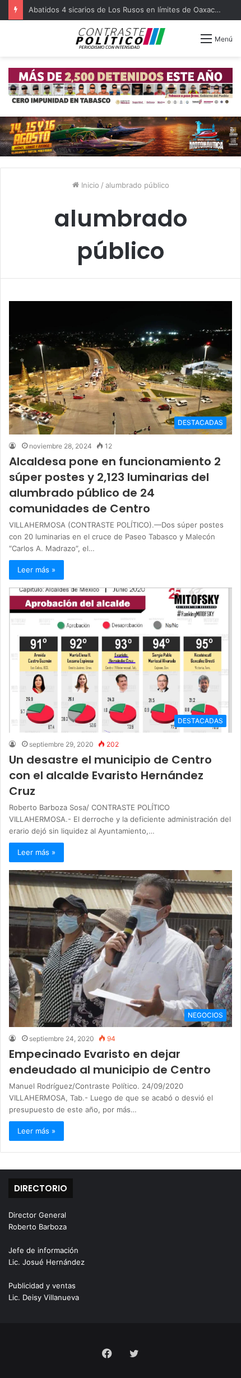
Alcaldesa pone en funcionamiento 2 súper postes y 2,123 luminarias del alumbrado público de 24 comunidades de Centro (115, 485)
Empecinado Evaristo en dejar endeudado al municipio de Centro (110, 1062)
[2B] (120, 135)
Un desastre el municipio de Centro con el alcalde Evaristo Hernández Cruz (110, 775)
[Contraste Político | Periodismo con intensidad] (120, 38)
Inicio (89, 185)
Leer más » (36, 569)
